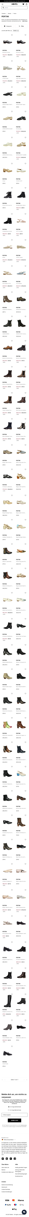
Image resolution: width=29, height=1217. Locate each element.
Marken (3, 1169)
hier (14, 1126)
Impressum (4, 1187)
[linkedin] (7, 1158)
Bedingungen (24, 1125)
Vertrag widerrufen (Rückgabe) (20, 1170)
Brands (9, 13)
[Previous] (5, 1080)
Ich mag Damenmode (15, 1106)
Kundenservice (19, 1176)
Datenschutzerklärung (7, 1184)
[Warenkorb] (26, 4)
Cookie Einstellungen (7, 1191)
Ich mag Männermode (15, 1110)
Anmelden (14, 1120)
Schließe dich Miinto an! (8, 1172)
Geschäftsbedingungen (21, 1173)
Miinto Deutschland (8, 1139)
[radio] (9, 1107)
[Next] (24, 1080)
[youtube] (11, 1158)
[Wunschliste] (23, 4)
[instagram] (3, 1158)
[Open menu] (2, 4)
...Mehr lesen (24, 21)
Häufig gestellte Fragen (21, 1167)
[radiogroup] (14, 1108)
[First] (2, 1079)
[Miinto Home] (14, 4)
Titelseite (4, 13)
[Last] (26, 1079)
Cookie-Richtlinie (6, 1189)
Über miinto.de (5, 1167)
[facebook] (15, 1158)
